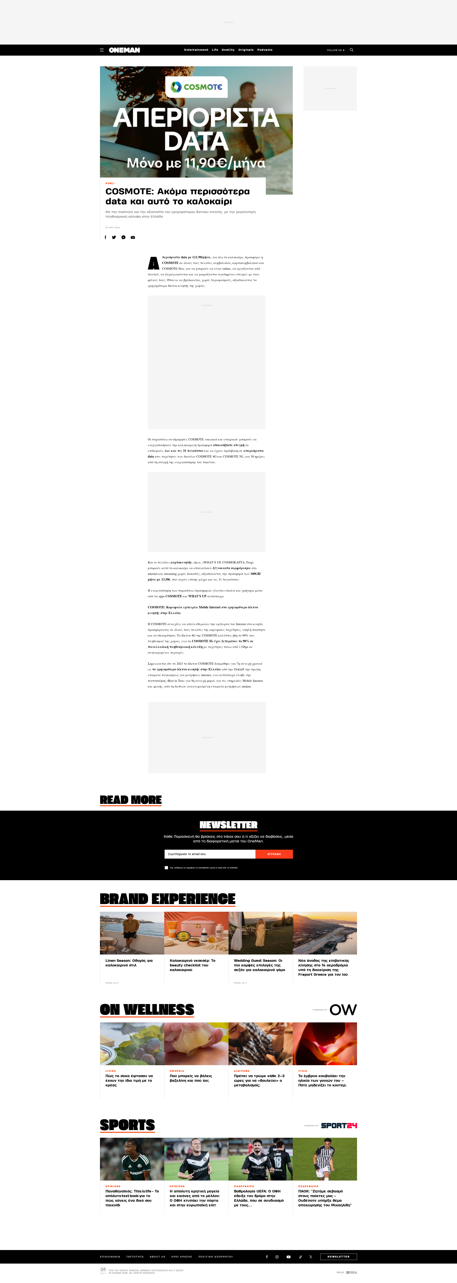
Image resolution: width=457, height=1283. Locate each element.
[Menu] (102, 50)
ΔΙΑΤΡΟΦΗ (242, 1071)
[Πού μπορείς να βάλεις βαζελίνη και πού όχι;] (196, 1043)
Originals (246, 49)
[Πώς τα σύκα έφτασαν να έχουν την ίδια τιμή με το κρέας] (132, 1043)
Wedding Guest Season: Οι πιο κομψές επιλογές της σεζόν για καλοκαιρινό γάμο (259, 965)
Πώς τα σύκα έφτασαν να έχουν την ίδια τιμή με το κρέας (129, 1080)
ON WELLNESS (147, 1010)
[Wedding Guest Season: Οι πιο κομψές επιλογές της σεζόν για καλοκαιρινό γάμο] (260, 933)
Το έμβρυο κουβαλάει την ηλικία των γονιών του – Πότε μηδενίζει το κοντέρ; (322, 1080)
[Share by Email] (133, 237)
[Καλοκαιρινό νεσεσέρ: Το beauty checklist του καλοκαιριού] (196, 933)
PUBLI (110, 183)
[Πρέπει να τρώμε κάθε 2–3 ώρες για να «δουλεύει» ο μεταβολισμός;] (260, 1043)
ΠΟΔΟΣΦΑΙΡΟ (244, 1186)
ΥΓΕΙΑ (302, 1071)
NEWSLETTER (339, 1257)
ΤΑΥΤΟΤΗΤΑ (135, 1257)
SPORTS (127, 1126)
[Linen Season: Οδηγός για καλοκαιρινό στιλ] (132, 933)
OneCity (228, 49)
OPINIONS (113, 1186)
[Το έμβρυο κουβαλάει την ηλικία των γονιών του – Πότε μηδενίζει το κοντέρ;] (325, 1043)
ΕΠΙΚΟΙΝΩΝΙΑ (110, 1257)
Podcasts (265, 49)
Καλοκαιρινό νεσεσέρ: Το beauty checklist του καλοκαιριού (192, 965)
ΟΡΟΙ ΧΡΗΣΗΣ (181, 1257)
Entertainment (196, 49)
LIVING (111, 1071)
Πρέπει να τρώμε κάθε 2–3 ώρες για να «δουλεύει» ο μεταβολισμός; (259, 1080)
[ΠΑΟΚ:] (325, 1159)
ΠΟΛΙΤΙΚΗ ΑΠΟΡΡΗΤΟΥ (216, 1257)
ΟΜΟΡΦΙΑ (177, 1071)
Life (215, 49)
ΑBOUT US (157, 1257)
